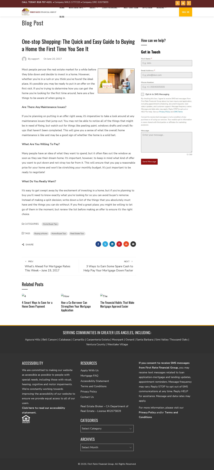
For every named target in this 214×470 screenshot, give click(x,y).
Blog (62, 16)
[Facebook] (189, 3)
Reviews (160, 7)
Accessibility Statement (95, 381)
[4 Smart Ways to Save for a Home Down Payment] (24, 296)
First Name (146, 59)
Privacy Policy (164, 112)
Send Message (149, 161)
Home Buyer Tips (50, 224)
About (93, 7)
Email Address (148, 70)
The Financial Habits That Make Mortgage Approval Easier (117, 304)
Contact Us (87, 397)
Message (145, 130)
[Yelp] (177, 3)
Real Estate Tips (77, 233)
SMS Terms (178, 112)
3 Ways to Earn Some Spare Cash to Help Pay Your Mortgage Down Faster (108, 266)
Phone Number (147, 82)
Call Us (185, 11)
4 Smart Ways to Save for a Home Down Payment (37, 304)
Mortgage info (76, 7)
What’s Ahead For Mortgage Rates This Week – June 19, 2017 (47, 266)
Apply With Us (90, 370)
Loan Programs (109, 7)
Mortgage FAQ (89, 375)
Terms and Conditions (94, 386)
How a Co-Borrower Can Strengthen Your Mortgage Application (76, 306)
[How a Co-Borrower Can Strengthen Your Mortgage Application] (65, 296)
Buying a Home (41, 233)
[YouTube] (183, 3)
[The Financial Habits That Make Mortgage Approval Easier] (103, 296)
